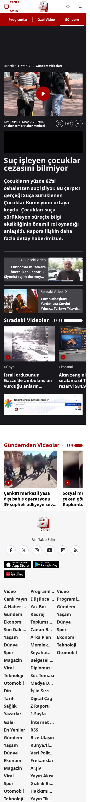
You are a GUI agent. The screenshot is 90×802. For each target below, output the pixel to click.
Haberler (10, 66)
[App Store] (17, 563)
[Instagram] (37, 548)
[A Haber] (43, 6)
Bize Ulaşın (42, 736)
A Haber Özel (17, 605)
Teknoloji (13, 674)
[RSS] (75, 548)
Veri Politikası (43, 751)
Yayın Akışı (41, 774)
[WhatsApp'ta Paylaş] (69, 123)
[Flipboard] (62, 548)
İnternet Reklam (43, 720)
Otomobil (14, 681)
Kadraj (37, 612)
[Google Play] (46, 563)
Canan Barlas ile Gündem (43, 628)
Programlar (18, 19)
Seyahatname (43, 651)
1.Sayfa (38, 712)
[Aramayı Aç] (68, 7)
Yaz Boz (38, 605)
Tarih (9, 697)
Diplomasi (41, 666)
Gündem (72, 19)
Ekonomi (13, 620)
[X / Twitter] (24, 548)
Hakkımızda (43, 789)
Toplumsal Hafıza (43, 620)
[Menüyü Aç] (80, 7)
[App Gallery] (14, 572)
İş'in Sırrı (39, 689)
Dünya (11, 643)
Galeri (10, 720)
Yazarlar (12, 712)
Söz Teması (42, 674)
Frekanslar (42, 759)
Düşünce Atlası (43, 597)
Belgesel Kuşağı (43, 658)
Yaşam (11, 635)
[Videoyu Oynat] (43, 93)
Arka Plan (40, 635)
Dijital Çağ (41, 697)
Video (10, 589)
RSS (34, 728)
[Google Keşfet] (43, 404)
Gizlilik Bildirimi (43, 782)
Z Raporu (40, 704)
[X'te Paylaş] (59, 123)
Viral (9, 666)
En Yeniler (14, 728)
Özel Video (46, 19)
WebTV (25, 66)
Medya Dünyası (43, 681)
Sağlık (10, 704)
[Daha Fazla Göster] (79, 123)
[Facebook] (11, 548)
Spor (8, 651)
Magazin (13, 658)
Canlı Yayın (15, 597)
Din (7, 689)
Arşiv (35, 766)
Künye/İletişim (43, 743)
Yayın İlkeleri (43, 797)
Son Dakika (16, 628)
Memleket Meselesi (43, 643)
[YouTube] (49, 548)
